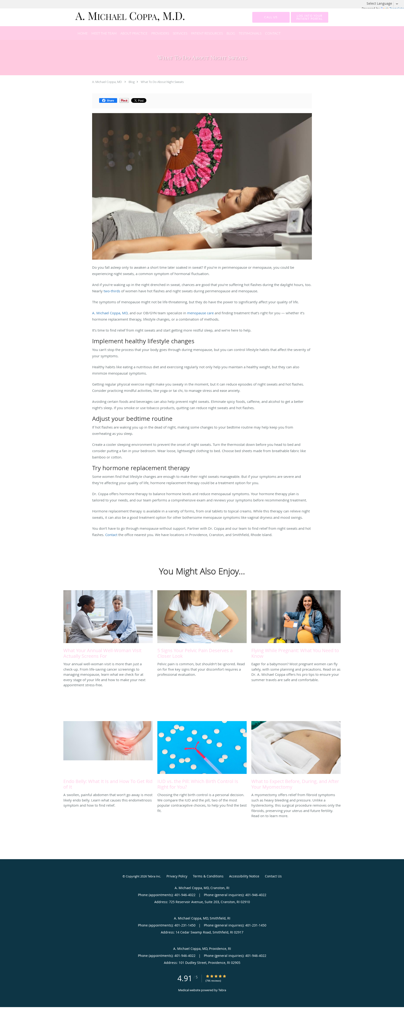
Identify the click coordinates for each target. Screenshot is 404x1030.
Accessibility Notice (244, 876)
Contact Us (273, 876)
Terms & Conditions (208, 876)
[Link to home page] (123, 17)
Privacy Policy (176, 876)
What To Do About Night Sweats (162, 82)
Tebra (222, 990)
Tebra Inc (154, 876)
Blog (132, 82)
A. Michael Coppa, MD (107, 82)
